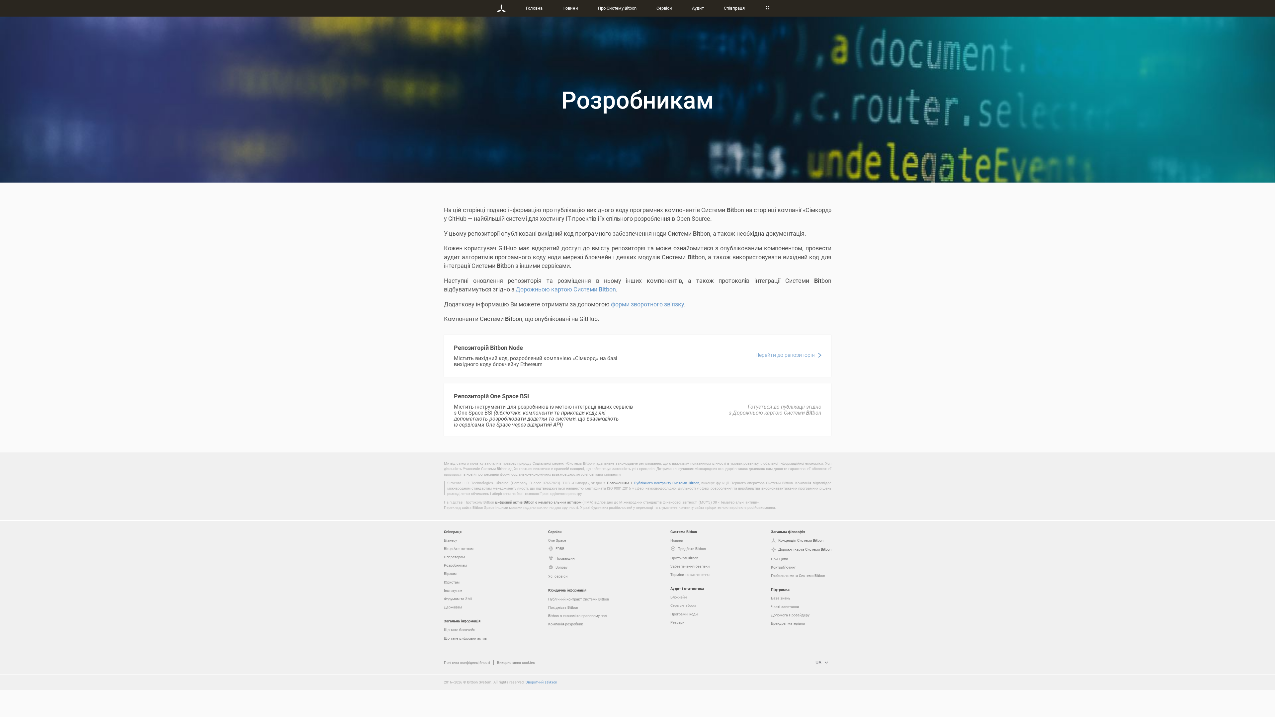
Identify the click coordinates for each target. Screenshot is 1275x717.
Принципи (779, 558)
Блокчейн (678, 597)
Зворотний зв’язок (541, 681)
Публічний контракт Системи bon (578, 599)
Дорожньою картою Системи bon (566, 289)
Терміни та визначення (690, 574)
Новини (570, 8)
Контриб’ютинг (783, 567)
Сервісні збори (683, 605)
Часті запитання (785, 606)
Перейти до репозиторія (785, 354)
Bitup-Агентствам (458, 548)
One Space (557, 540)
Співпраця (734, 8)
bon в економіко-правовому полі (578, 615)
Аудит (698, 8)
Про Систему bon (617, 8)
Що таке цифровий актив (465, 638)
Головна (534, 8)
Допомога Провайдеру (790, 614)
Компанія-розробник (565, 623)
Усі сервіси (557, 576)
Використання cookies (516, 662)
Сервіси (664, 8)
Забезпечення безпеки (690, 566)
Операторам (454, 556)
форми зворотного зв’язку (647, 304)
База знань (780, 598)
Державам (453, 606)
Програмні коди (684, 613)
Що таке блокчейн (459, 629)
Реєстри (677, 622)
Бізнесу (450, 540)
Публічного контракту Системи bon (666, 482)
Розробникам (455, 565)
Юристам (452, 582)
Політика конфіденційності (467, 662)
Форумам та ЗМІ (458, 598)
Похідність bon (563, 607)
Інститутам (453, 590)
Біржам (450, 573)
